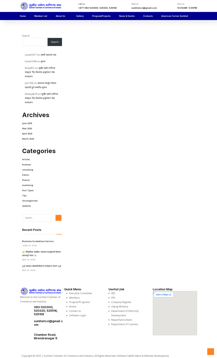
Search (26, 35)
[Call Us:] (74, 6)
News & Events (127, 16)
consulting (27, 169)
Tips (24, 195)
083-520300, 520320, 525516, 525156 (46, 310)
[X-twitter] (38, 348)
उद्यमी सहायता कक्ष (48, 54)
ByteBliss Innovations (181, 355)
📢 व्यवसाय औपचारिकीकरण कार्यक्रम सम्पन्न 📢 (41, 266)
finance (26, 180)
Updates (26, 205)
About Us (60, 16)
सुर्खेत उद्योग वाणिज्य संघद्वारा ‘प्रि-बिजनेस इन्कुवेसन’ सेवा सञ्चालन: (40, 72)
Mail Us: (135, 4)
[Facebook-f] (23, 348)
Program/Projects (101, 16)
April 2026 (27, 133)
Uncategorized (29, 200)
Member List (40, 16)
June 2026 (27, 123)
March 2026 (28, 138)
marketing (27, 185)
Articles (26, 159)
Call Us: (81, 4)
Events (25, 174)
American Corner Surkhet (174, 16)
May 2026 (27, 128)
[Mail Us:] (127, 6)
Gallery (80, 16)
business (26, 164)
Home (23, 16)
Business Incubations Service (38, 241)
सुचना (42, 61)
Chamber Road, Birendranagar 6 (45, 336)
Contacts (148, 16)
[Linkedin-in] (53, 348)
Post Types (28, 190)
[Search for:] (42, 217)
